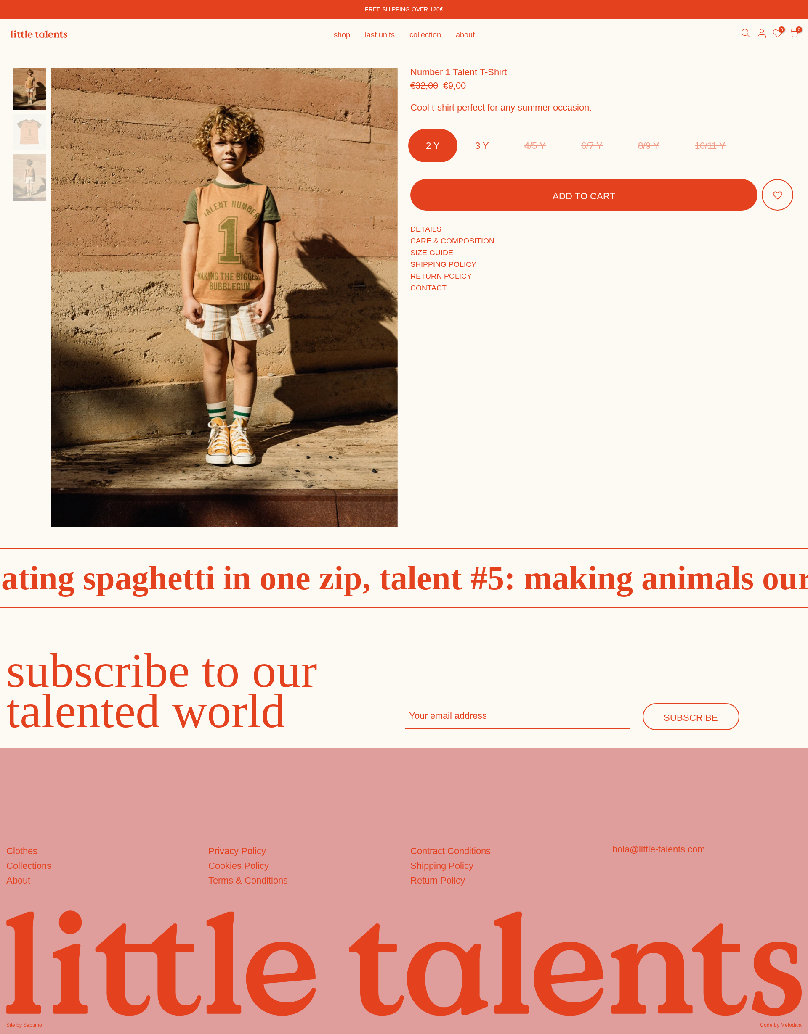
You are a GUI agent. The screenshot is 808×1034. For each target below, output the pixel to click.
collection (425, 35)
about (465, 35)
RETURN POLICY (441, 276)
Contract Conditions (450, 851)
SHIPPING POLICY (443, 264)
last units (380, 35)
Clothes (21, 851)
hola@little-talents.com (658, 849)
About (18, 880)
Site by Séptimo (24, 1025)
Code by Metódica (781, 1025)
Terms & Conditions (248, 880)
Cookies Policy (238, 865)
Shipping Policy (441, 865)
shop (342, 35)
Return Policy (437, 880)
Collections (28, 865)
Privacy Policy (237, 851)
